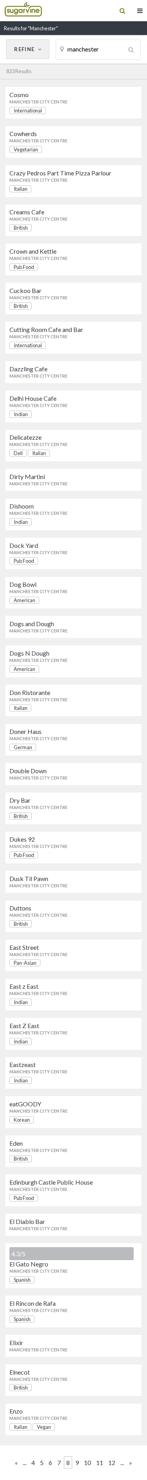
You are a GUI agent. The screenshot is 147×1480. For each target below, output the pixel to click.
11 (99, 1462)
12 (111, 1462)
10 (87, 1462)
